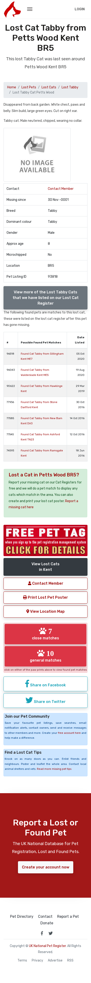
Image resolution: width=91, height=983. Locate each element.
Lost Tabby (70, 87)
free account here (69, 733)
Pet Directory (21, 916)
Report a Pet (68, 916)
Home (11, 87)
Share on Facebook (47, 685)
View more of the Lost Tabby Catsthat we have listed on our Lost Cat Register (46, 298)
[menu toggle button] (30, 9)
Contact (45, 916)
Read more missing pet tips (54, 769)
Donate (46, 923)
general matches (45, 656)
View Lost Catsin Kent (46, 567)
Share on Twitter (49, 701)
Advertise (55, 960)
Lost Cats (49, 87)
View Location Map (47, 611)
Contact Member (61, 189)
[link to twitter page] (51, 933)
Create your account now (45, 867)
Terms (22, 960)
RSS (70, 960)
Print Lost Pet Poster (47, 597)
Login (80, 9)
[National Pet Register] (12, 9)
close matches (45, 633)
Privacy (37, 960)
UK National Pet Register (47, 946)
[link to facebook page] (42, 933)
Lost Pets (28, 87)
